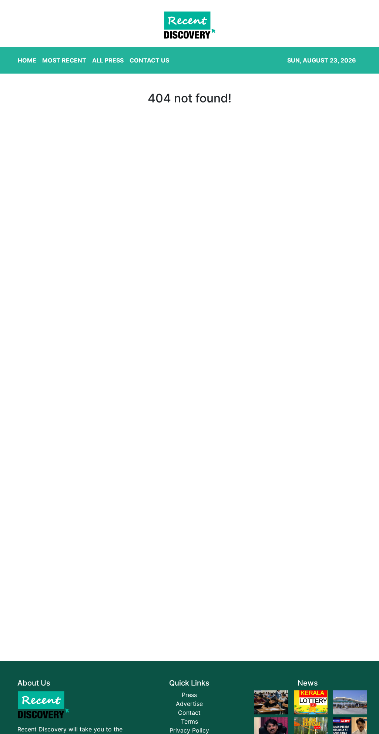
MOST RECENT (64, 60)
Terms (189, 721)
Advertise (189, 703)
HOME (27, 60)
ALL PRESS (108, 60)
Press (189, 695)
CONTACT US (149, 60)
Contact (189, 712)
